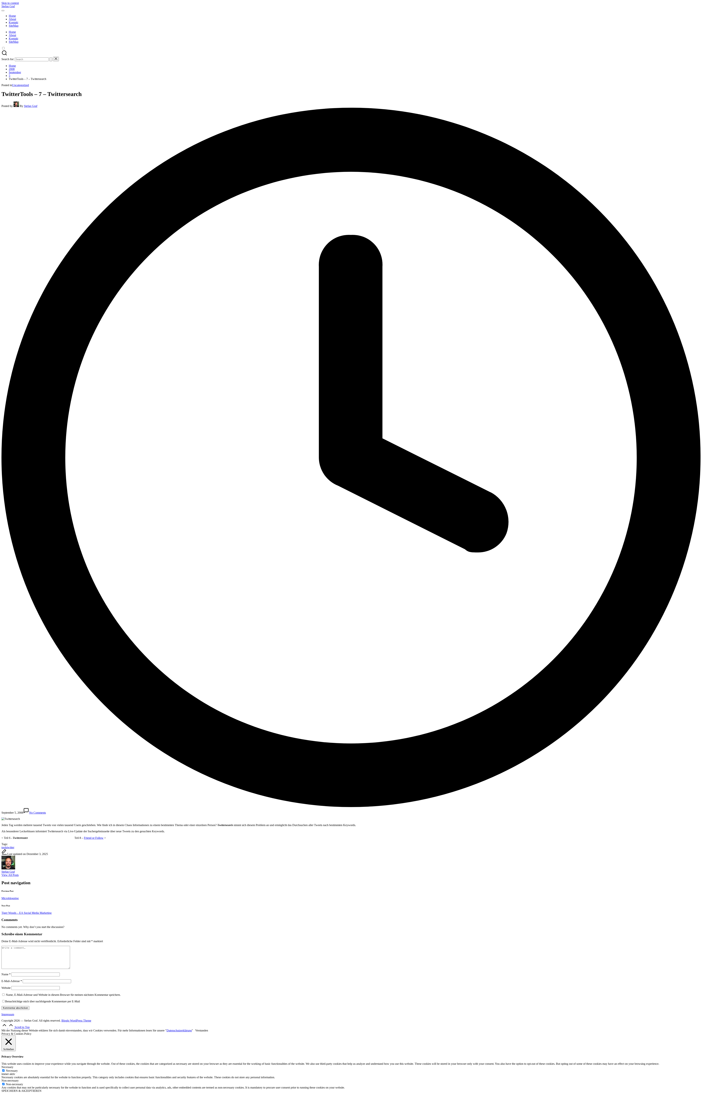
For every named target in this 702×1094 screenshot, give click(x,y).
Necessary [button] (7, 1067)
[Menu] (2, 10)
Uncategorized (20, 85)
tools (4, 847)
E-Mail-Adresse (11, 981)
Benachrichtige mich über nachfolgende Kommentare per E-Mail (42, 1001)
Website (6, 987)
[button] (50, 59)
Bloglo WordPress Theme (76, 1020)
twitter (10, 847)
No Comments (37, 812)
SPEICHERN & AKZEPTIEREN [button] (21, 1090)
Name (6, 974)
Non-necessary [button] (10, 1080)
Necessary (12, 1070)
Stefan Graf (8, 6)
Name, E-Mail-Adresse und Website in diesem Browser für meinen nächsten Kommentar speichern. (63, 994)
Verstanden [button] (201, 1030)
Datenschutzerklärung (179, 1030)
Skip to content (10, 3)
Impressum (7, 1014)
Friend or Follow (93, 837)
